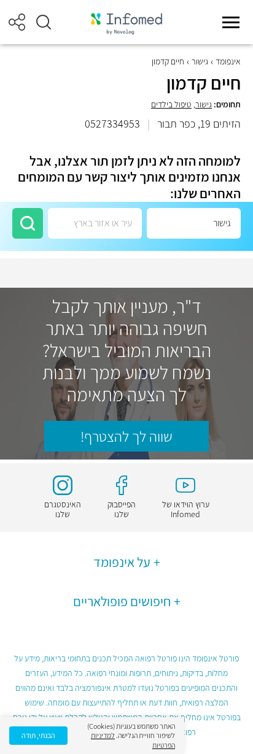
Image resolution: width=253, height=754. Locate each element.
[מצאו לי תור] (27, 223)
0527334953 (112, 124)
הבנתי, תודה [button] (38, 735)
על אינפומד (121, 562)
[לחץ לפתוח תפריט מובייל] (231, 22)
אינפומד (228, 61)
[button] (44, 22)
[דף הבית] (126, 22)
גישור (200, 61)
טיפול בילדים (171, 104)
